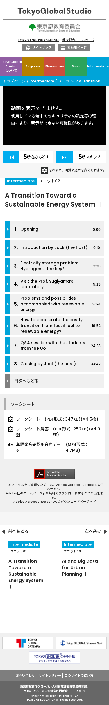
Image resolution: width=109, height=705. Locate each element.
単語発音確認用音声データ (38, 447)
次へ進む (93, 531)
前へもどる (18, 531)
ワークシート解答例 (32, 432)
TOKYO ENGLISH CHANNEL (38, 40)
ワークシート (28, 419)
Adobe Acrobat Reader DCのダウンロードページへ (53, 502)
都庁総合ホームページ (78, 40)
